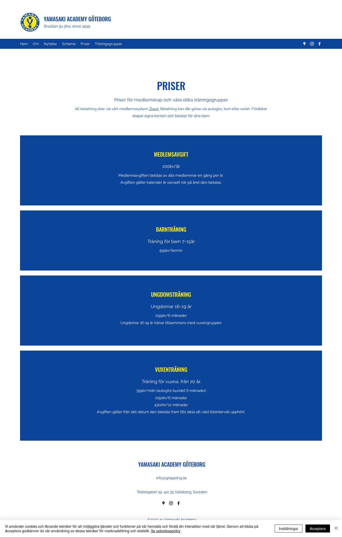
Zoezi (153, 109)
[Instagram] (311, 43)
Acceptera (318, 528)
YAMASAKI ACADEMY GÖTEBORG (77, 19)
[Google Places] (304, 43)
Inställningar (288, 528)
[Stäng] (336, 528)
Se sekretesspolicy (166, 530)
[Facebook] (319, 43)
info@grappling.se (171, 478)
